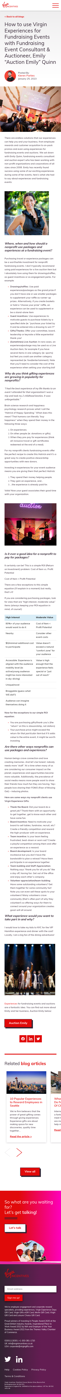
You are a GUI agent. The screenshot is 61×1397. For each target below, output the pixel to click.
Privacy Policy (38, 1370)
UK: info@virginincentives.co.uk (18, 1344)
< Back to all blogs (14, 17)
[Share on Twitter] (38, 1038)
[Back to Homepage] (10, 7)
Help (7, 1370)
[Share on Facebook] (23, 1038)
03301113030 (11, 1341)
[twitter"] (8, 1362)
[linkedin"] (19, 1362)
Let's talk (15, 1228)
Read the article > (26, 1106)
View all (30, 1171)
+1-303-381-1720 (27, 1341)
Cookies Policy (20, 1370)
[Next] (19, 1153)
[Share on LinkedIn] (30, 1038)
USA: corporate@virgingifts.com (19, 1347)
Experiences (11, 1004)
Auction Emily (18, 1023)
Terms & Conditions (15, 1376)
